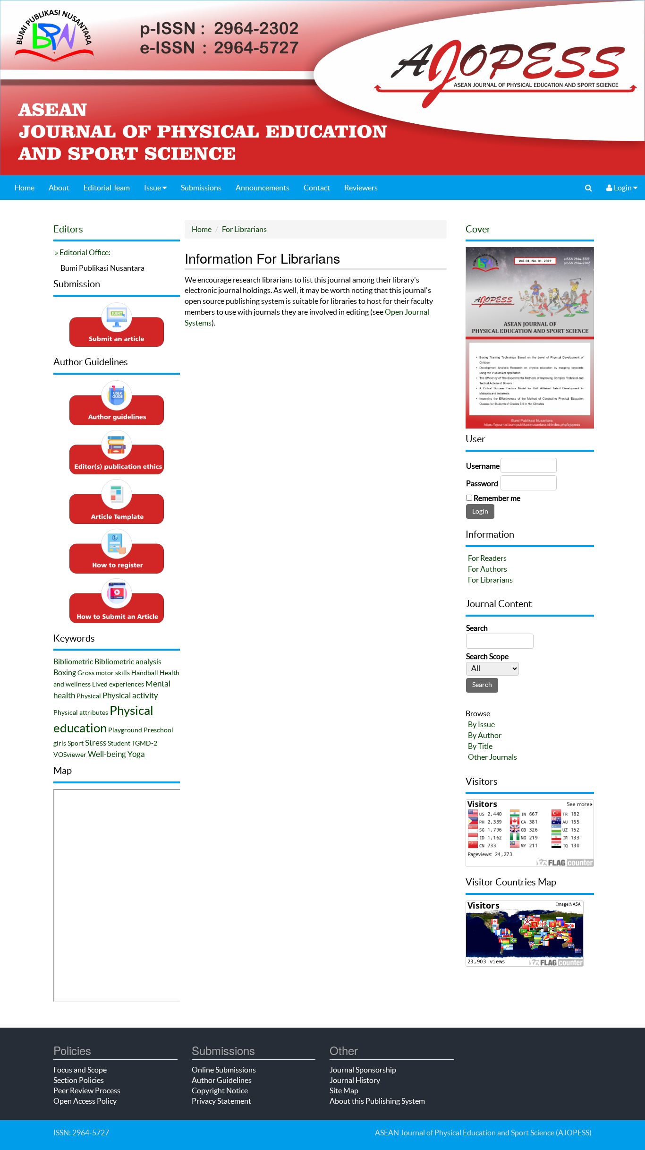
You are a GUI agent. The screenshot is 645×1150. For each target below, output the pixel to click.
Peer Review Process (86, 1090)
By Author (484, 735)
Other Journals (492, 757)
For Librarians (244, 229)
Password (482, 483)
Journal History (355, 1080)
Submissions (201, 187)
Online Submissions (224, 1069)
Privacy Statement (221, 1101)
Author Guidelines (222, 1080)
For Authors (487, 569)
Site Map (344, 1090)
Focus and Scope (80, 1069)
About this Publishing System (377, 1101)
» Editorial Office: (81, 252)
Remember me (497, 498)
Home (24, 187)
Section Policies (78, 1080)
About (59, 187)
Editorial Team (107, 187)
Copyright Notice (220, 1090)
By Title (480, 746)
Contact (317, 187)
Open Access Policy (85, 1101)
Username (483, 466)
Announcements (262, 187)
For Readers (487, 558)
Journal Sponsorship (363, 1069)
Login (622, 187)
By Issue (481, 724)
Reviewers (361, 187)
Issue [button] (153, 187)
